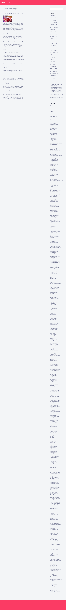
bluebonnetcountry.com (54, 164)
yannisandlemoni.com (54, 235)
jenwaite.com (52, 568)
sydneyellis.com (53, 263)
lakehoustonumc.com (54, 463)
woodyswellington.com (54, 533)
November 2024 (53, 36)
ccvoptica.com (52, 507)
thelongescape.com (53, 379)
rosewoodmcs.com (53, 517)
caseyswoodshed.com (54, 430)
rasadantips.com (53, 138)
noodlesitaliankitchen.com (54, 156)
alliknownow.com (53, 319)
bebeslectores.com (53, 195)
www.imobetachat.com (54, 459)
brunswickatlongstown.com (55, 369)
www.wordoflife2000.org (54, 223)
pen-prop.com (52, 471)
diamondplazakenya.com (54, 545)
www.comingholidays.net (54, 310)
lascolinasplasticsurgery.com (55, 498)
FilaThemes (40, 605)
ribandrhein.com (53, 276)
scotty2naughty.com (53, 353)
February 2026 (52, 18)
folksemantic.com (53, 227)
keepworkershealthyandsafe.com (56, 155)
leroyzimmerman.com (54, 570)
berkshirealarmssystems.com (55, 231)
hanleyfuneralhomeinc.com (55, 245)
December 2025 (53, 22)
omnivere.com (52, 136)
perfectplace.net (53, 282)
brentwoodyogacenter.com (55, 503)
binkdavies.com (52, 333)
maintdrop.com (52, 168)
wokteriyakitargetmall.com (55, 261)
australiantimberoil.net (54, 196)
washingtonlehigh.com (54, 508)
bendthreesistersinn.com (54, 401)
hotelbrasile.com (53, 184)
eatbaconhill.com (53, 141)
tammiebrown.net (53, 376)
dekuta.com (52, 513)
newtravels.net (53, 145)
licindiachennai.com (53, 127)
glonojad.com (52, 349)
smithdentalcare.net (53, 590)
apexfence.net (52, 594)
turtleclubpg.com (53, 412)
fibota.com (52, 538)
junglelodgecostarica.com (54, 381)
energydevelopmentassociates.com (56, 202)
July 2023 (52, 55)
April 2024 (52, 40)
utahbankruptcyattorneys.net (55, 221)
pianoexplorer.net (53, 525)
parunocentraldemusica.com (55, 540)
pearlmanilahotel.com (54, 166)
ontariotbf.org (52, 153)
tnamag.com (52, 442)
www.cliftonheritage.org (54, 499)
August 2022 (52, 75)
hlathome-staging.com (54, 259)
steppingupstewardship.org (55, 505)
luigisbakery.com (53, 509)
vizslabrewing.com (53, 232)
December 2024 (53, 34)
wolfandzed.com (53, 512)
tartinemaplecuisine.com (54, 370)
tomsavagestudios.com (54, 269)
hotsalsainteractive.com (54, 130)
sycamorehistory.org (53, 518)
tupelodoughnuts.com (54, 242)
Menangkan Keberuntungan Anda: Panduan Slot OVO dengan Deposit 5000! (56, 91)
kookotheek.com (53, 175)
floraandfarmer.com (53, 204)
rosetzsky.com (52, 348)
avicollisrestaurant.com (54, 420)
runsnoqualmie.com (53, 491)
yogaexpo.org (52, 286)
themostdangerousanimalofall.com (56, 317)
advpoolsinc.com (53, 425)
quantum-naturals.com (54, 549)
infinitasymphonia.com (54, 341)
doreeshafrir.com (53, 354)
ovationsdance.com (53, 274)
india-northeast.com (53, 210)
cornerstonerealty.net (54, 519)
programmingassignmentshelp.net (56, 143)
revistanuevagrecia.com (54, 350)
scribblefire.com (53, 284)
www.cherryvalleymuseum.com (55, 190)
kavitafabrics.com (53, 407)
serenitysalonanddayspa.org (55, 132)
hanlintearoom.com (53, 565)
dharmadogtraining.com (54, 582)
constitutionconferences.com (55, 433)
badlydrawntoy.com (53, 462)
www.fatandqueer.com (54, 484)
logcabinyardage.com (53, 457)
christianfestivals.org (54, 382)
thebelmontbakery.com (54, 148)
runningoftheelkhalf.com (54, 476)
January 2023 (52, 66)
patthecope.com (53, 435)
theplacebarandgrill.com (54, 422)
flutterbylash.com (53, 564)
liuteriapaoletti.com (53, 397)
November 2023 (53, 48)
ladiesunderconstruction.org (55, 194)
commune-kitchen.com (54, 336)
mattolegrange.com (53, 380)
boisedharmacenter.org (54, 291)
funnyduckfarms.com (53, 566)
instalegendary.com (53, 154)
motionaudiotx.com (53, 584)
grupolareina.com (53, 189)
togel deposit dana (53, 116)
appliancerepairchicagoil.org (55, 151)
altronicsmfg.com (53, 140)
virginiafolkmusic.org (53, 273)
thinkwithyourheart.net (54, 220)
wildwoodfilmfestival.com (54, 181)
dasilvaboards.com (53, 324)
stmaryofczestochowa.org (54, 361)
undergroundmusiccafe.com (55, 591)
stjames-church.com (53, 351)
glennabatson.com (53, 325)
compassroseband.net (54, 438)
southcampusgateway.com (55, 177)
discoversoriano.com (53, 308)
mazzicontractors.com (54, 529)
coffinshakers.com (53, 360)
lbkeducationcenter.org (54, 279)
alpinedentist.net (53, 173)
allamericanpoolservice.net (55, 267)
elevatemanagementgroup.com (55, 569)
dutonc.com (52, 377)
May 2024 (52, 38)
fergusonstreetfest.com (54, 551)
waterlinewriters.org (53, 451)
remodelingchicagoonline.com (55, 502)
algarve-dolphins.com (54, 385)
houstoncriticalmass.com (54, 315)
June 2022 (52, 78)
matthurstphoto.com (54, 554)
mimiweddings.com (53, 587)
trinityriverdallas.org (53, 281)
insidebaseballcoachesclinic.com (55, 556)
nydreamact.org (53, 158)
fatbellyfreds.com (53, 534)
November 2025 (53, 24)
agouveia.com (52, 577)
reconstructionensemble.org (55, 406)
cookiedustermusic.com (54, 405)
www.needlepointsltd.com (54, 495)
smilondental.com (53, 252)
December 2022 (53, 68)
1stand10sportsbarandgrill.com (55, 247)
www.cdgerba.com (53, 539)
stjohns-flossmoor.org (54, 402)
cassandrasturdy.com (53, 303)
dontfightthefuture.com (54, 212)
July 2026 (52, 15)
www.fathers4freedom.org (55, 473)
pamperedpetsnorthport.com (55, 240)
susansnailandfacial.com (54, 469)
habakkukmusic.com (53, 464)
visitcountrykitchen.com (54, 384)
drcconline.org (52, 421)
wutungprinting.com (53, 389)
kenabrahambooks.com (54, 335)
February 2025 (52, 33)
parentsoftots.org (53, 453)
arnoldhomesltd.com (53, 213)
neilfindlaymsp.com (53, 418)
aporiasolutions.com (53, 446)
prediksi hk (14, 33)
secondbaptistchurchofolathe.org (56, 579)
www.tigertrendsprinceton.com (55, 472)
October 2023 (52, 50)
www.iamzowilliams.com (54, 523)
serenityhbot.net (53, 467)
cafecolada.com (53, 307)
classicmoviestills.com (54, 305)
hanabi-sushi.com (53, 510)
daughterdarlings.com (54, 128)
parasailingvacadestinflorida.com (55, 560)
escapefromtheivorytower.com (55, 207)
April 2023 (52, 61)
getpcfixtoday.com (53, 161)
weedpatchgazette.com (54, 236)
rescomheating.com (53, 586)
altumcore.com (53, 440)
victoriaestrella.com (53, 415)
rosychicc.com (52, 295)
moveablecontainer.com (54, 187)
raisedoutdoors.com (53, 218)
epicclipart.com (52, 165)
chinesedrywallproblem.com (55, 400)
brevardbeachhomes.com (54, 206)
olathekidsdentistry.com (54, 243)
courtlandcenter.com (53, 417)
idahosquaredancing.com (54, 225)
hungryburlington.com (54, 368)
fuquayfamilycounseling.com (55, 576)
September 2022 (53, 73)
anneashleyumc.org (53, 486)
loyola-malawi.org (53, 294)
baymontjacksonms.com (54, 392)
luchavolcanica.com (53, 409)
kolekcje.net (52, 277)
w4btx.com (52, 248)
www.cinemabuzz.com (54, 514)
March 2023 (52, 62)
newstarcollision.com (54, 253)
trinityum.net (52, 528)
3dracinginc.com (53, 314)
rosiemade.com (52, 241)
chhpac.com (52, 581)
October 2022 (52, 71)
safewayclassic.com (53, 149)
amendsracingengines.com (54, 482)
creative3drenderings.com (54, 454)
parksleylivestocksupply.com (55, 289)
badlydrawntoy (6, 2)
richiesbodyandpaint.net (54, 125)
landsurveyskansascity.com (55, 487)
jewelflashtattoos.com (54, 160)
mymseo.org (52, 580)
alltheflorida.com (53, 555)
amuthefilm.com (53, 338)
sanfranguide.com (53, 312)
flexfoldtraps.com (53, 481)
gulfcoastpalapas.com (54, 448)
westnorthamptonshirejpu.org (55, 182)
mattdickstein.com (53, 461)
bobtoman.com (53, 169)
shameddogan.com (53, 452)
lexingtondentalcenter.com (55, 262)
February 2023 (52, 64)
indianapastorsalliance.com (55, 427)
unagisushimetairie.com (54, 159)
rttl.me (51, 585)
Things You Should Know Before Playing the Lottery (13, 14)
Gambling (52, 105)
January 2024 (52, 45)
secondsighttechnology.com (55, 256)
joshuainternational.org (54, 468)
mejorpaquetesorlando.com (55, 246)
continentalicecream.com (54, 330)
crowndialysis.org (53, 264)
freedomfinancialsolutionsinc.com (56, 479)
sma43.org (52, 500)
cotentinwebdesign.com (54, 191)
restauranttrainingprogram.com (55, 266)
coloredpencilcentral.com (54, 215)
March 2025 (52, 31)
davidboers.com (53, 458)
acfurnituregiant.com (53, 134)
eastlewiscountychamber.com (55, 320)
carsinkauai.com (53, 558)
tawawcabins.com (53, 226)
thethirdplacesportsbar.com (55, 530)
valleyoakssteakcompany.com (55, 428)
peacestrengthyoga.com (54, 478)
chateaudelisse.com (53, 179)
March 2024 (52, 41)
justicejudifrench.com (54, 363)
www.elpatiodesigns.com (54, 535)
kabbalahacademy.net (54, 251)
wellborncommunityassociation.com (56, 180)
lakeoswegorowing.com (54, 575)
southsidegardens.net (54, 527)
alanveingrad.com (53, 386)
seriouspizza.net (53, 437)
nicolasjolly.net (53, 340)
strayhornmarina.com (54, 327)
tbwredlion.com (53, 546)
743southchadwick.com (54, 209)
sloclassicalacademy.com (54, 323)
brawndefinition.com (53, 329)
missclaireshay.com (53, 122)
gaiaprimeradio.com (53, 375)
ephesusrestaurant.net (54, 532)
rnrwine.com (52, 574)
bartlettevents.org (53, 186)
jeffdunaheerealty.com (54, 477)
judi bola (51, 111)
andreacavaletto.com (54, 288)
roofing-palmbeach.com (54, 211)
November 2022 (53, 69)
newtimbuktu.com (53, 139)
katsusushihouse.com (54, 344)
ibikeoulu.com (52, 359)
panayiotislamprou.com (54, 176)
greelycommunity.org (53, 345)
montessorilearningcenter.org (55, 550)
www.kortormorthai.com (54, 483)
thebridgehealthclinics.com (55, 450)
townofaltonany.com (54, 394)
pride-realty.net (53, 561)
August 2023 (52, 54)
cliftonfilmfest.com (53, 216)
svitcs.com (52, 436)
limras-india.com (53, 123)
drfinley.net (52, 571)
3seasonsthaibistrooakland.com (55, 283)
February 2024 (52, 43)
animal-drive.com (53, 441)
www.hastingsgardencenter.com (55, 524)
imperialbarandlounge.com (54, 217)
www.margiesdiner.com (54, 493)
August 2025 (52, 29)
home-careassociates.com (54, 287)
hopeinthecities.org (53, 299)
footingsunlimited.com (54, 489)
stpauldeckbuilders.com (54, 488)
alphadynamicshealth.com (54, 563)
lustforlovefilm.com (53, 339)
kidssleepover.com (53, 144)
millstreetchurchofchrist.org (55, 559)
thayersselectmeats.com (54, 445)
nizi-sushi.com (52, 373)
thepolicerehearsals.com (54, 318)
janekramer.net (52, 371)
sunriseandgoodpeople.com (55, 399)
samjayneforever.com (54, 553)
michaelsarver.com (53, 257)
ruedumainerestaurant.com (55, 346)
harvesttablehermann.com (54, 200)
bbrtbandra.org (52, 163)
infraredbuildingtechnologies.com (56, 199)
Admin (11, 11)
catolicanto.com (53, 278)
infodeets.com (52, 129)
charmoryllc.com (53, 313)
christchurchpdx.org (53, 334)
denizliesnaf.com (53, 432)
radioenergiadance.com (54, 174)
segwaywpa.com (53, 447)
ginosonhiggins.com (53, 387)
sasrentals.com (53, 254)
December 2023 (53, 47)
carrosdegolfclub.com (54, 201)
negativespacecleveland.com (55, 396)
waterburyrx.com (53, 423)
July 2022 (52, 77)
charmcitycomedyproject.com (55, 355)
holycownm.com (53, 410)
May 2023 (52, 59)
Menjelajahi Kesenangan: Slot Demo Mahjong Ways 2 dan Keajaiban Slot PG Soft (56, 99)
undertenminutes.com (54, 135)
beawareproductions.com (54, 356)
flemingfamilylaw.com (54, 573)
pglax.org (51, 395)
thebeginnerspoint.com (54, 309)
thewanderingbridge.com (54, 364)
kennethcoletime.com (54, 366)
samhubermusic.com (53, 592)
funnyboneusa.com (53, 404)
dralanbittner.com (53, 233)
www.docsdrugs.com (53, 492)
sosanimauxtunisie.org (54, 170)
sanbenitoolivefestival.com (55, 304)
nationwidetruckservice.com (55, 411)
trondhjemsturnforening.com (55, 544)
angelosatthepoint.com (54, 426)
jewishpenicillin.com (53, 268)
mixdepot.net (52, 515)
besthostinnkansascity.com (55, 589)
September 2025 (53, 27)
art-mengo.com (53, 374)
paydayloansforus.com (54, 146)
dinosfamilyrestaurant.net (54, 197)
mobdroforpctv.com (53, 302)
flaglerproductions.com (54, 328)
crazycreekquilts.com (53, 332)
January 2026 (52, 20)
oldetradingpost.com (53, 192)
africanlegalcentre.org (54, 343)
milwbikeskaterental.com (54, 391)
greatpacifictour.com (53, 413)
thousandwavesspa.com (54, 416)
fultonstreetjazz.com (54, 185)
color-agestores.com (53, 292)
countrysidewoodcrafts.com (55, 150)
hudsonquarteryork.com (54, 536)
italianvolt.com (53, 230)
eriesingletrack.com (53, 238)
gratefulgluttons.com (54, 300)
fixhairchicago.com (53, 431)
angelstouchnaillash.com (54, 250)
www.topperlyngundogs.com (55, 474)
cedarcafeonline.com (53, 133)
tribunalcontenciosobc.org (54, 322)
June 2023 (52, 57)
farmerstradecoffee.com (54, 456)
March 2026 (52, 17)
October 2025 (52, 26)
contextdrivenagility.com (54, 358)
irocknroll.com (52, 222)
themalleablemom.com (54, 365)
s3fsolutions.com (53, 205)
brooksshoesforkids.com (54, 443)
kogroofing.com (53, 171)
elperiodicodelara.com (54, 124)
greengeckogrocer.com (54, 258)
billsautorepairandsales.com (55, 548)
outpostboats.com (53, 297)
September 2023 (53, 52)
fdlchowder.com (53, 494)
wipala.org (52, 293)
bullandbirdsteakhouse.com (55, 497)
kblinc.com (52, 237)
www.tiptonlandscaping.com (55, 504)
